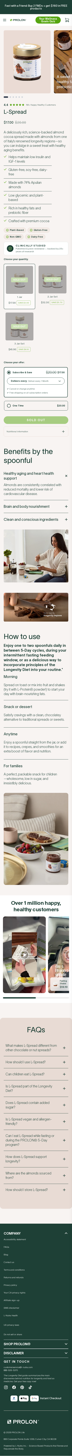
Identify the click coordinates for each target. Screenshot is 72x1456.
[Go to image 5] (19, 97)
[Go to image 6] (22, 97)
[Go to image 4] (16, 97)
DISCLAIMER (14, 1353)
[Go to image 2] (10, 97)
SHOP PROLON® (17, 1344)
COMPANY (12, 1233)
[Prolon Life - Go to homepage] (17, 20)
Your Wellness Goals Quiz (48, 20)
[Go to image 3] (13, 97)
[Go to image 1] (6, 97)
